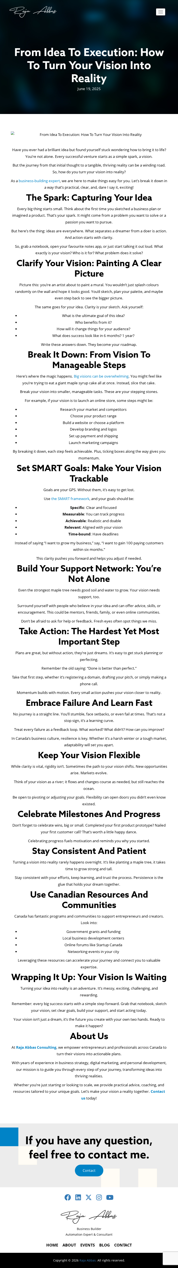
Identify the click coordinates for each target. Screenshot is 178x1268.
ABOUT (69, 1245)
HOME (52, 1245)
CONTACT (123, 1245)
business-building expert (39, 180)
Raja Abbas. (88, 1260)
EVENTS (87, 1245)
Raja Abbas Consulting (36, 1047)
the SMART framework (70, 498)
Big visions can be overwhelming (101, 376)
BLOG (104, 1245)
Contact (89, 1170)
